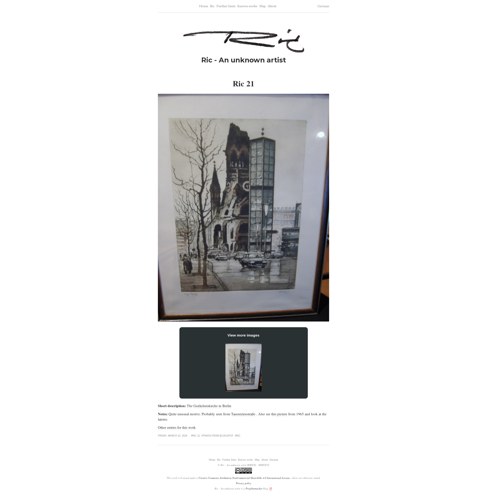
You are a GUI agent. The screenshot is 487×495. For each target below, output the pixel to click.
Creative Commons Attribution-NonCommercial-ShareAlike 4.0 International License (244, 478)
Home (203, 6)
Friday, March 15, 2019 (172, 435)
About (272, 6)
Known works (247, 6)
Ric (212, 6)
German (323, 6)
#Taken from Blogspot (217, 435)
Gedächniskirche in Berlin (212, 405)
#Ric (237, 435)
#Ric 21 (195, 435)
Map (262, 6)
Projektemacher (254, 488)
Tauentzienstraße (243, 413)
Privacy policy (243, 483)
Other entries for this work (177, 427)
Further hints (226, 6)
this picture (279, 413)
